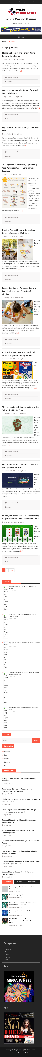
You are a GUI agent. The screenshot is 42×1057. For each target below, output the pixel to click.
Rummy (9, 82)
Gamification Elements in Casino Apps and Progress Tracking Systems (18, 790)
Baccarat (7, 751)
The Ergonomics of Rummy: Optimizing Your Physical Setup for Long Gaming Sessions (19, 167)
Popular (8, 882)
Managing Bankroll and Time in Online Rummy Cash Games (22, 888)
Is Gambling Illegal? (16, 895)
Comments (32, 882)
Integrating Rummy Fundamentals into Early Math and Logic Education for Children (19, 291)
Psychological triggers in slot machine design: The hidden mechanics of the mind (20, 810)
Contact (27, 1053)
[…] (20, 71)
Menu (22, 37)
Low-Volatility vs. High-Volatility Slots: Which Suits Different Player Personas (21, 862)
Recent (19, 882)
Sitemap (20, 1053)
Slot (5, 766)
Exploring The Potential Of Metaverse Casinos (22, 912)
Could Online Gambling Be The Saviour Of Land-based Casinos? (22, 904)
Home (14, 1053)
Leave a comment (12, 77)
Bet (5, 755)
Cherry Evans (20, 59)
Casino (6, 759)
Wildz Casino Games (21, 19)
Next (11, 570)
